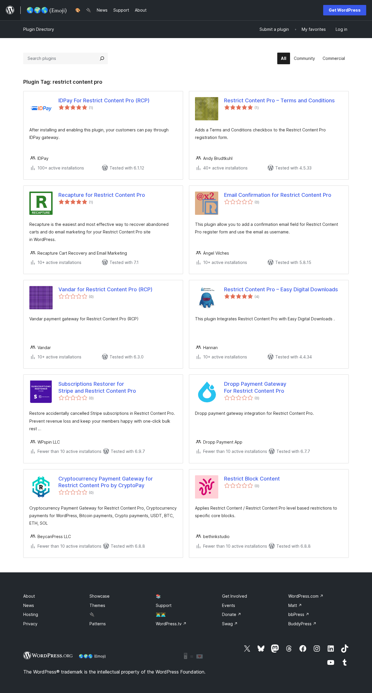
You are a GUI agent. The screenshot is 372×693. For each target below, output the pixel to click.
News (28, 605)
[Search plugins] (102, 58)
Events (228, 605)
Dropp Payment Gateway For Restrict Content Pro (255, 387)
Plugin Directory (38, 29)
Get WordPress (345, 10)
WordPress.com (305, 596)
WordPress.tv (171, 623)
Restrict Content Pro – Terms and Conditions (279, 100)
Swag (230, 623)
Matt (295, 605)
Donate (231, 614)
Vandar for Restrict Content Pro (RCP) (105, 289)
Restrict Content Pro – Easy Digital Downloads (281, 289)
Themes (97, 605)
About (29, 596)
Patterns (98, 623)
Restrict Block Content (252, 479)
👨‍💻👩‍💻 (161, 614)
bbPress (298, 614)
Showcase (100, 596)
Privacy (30, 623)
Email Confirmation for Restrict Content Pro (277, 195)
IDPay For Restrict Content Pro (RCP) (104, 100)
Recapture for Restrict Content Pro (101, 195)
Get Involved (234, 596)
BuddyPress (302, 623)
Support (163, 605)
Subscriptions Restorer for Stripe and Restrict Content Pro (97, 387)
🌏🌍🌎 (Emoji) (92, 656)
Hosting (30, 614)
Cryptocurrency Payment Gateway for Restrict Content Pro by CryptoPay (105, 482)
